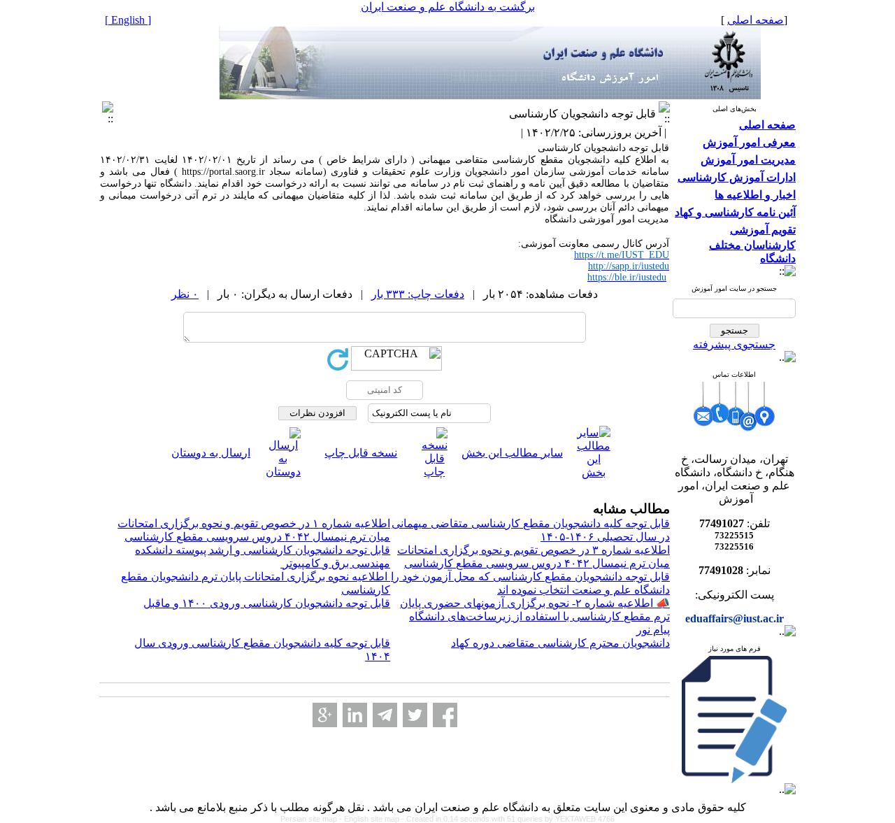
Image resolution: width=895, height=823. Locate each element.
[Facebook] (445, 715)
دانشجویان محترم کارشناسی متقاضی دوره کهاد (560, 643)
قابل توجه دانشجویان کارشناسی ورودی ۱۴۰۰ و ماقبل (266, 603)
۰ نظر (185, 294)
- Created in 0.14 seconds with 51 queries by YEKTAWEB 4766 (508, 819)
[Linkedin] (355, 715)
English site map (372, 819)
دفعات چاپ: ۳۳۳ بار (417, 294)
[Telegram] (385, 715)
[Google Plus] (325, 715)
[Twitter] (415, 715)
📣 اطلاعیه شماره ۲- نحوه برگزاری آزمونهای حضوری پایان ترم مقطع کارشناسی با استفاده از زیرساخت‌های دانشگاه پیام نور (535, 616)
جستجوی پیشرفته (734, 344)
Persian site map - (312, 819)
